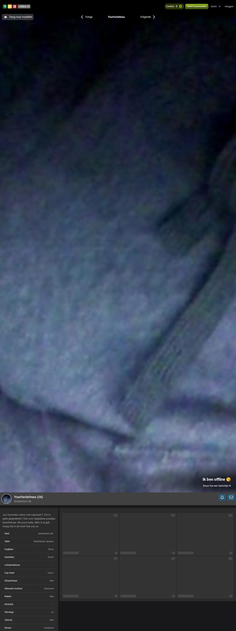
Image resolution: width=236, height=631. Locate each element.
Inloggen (229, 6)
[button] (216, 6)
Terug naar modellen (20, 16)
